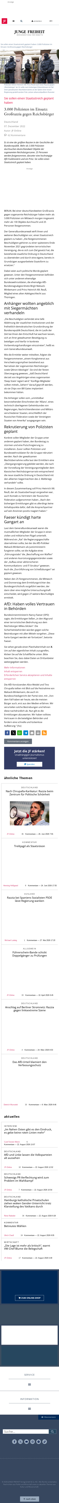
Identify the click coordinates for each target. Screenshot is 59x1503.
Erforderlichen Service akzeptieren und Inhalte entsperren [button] (28, 677)
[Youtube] (26, 1441)
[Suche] (52, 1431)
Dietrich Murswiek (11, 1105)
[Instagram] (32, 1441)
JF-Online (10, 834)
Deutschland (11, 121)
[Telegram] (38, 1441)
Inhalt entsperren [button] (13, 671)
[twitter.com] (20, 1441)
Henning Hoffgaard (10, 886)
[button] (13, 21)
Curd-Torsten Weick (12, 1142)
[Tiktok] (44, 1441)
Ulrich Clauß (9, 1235)
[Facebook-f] (14, 1441)
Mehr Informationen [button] (14, 667)
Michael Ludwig (11, 940)
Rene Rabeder (9, 1216)
